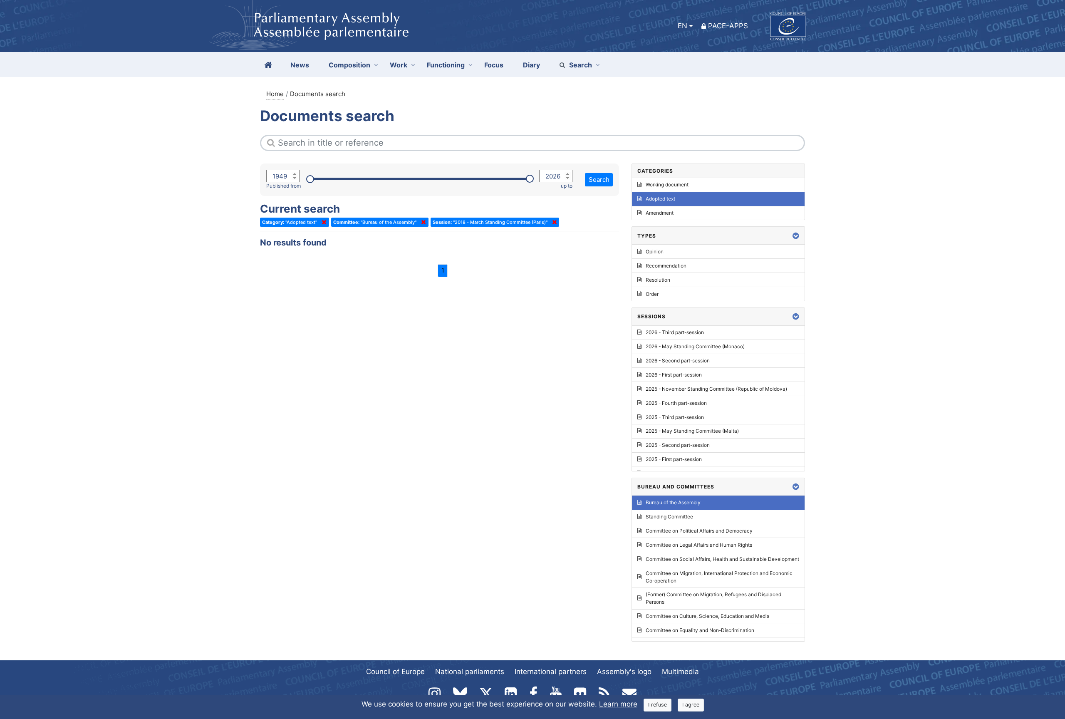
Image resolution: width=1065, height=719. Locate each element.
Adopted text (660, 199)
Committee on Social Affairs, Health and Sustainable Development (722, 559)
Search (580, 65)
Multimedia (680, 671)
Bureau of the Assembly (673, 502)
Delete (322, 222)
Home (275, 94)
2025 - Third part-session (675, 417)
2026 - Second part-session (678, 360)
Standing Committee (669, 516)
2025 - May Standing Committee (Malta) (692, 431)
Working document (667, 184)
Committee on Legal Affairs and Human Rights (699, 545)
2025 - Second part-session (678, 445)
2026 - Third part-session (675, 332)
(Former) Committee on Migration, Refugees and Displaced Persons (713, 598)
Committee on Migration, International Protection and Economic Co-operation (719, 577)
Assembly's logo (624, 671)
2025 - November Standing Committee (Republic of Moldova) (716, 389)
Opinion (655, 251)
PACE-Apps (728, 26)
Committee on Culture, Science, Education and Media (708, 616)
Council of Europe (395, 671)
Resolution (658, 280)
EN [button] (682, 26)
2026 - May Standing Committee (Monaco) (695, 346)
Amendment (660, 213)
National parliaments (469, 671)
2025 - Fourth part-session (676, 403)
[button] (796, 235)
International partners (551, 671)
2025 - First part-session (674, 459)
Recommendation (666, 266)
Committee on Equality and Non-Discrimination (700, 630)
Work (398, 65)
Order (652, 294)
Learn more (618, 704)
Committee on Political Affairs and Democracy (699, 531)
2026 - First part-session (674, 375)
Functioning (446, 65)
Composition (349, 65)
